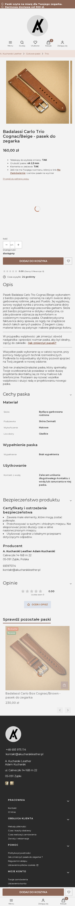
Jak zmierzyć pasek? (42, 343)
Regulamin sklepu (17, 861)
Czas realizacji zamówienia (22, 834)
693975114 (9, 566)
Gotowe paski (33, 53)
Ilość (5, 238)
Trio (47, 53)
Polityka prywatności (19, 853)
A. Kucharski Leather (11, 53)
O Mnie (12, 812)
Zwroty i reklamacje (18, 838)
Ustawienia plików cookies (22, 865)
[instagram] (12, 783)
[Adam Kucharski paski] (37, 734)
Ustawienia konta (17, 883)
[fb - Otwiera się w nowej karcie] (7, 783)
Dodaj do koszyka (33, 261)
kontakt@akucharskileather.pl (21, 570)
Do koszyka (64, 685)
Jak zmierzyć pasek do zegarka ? (25, 857)
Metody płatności (17, 826)
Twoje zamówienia (18, 879)
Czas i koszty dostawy (19, 830)
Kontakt (12, 808)
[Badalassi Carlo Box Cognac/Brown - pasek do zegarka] (37, 658)
